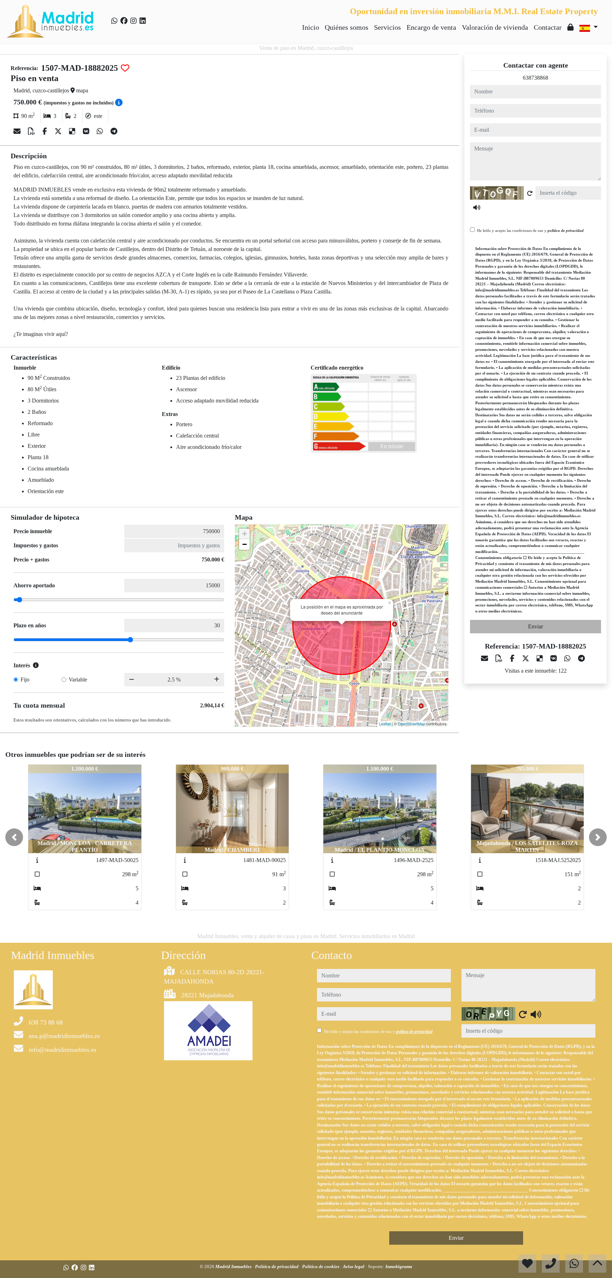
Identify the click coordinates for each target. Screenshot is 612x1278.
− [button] (244, 544)
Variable (78, 680)
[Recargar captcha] (530, 193)
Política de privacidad (277, 1266)
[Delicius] (73, 131)
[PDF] (32, 131)
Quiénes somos (346, 27)
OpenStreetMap (411, 723)
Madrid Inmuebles (234, 1266)
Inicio (310, 27)
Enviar (535, 627)
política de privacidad (566, 230)
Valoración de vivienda (495, 27)
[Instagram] (133, 21)
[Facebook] (124, 21)
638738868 (535, 78)
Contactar (548, 27)
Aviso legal (354, 1266)
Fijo (25, 680)
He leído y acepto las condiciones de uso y (530, 230)
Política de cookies (321, 1266)
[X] (59, 131)
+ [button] (244, 533)
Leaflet (385, 723)
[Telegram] (113, 131)
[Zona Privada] (571, 27)
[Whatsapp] (114, 21)
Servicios (387, 27)
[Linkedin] (143, 21)
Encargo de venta (431, 27)
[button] (14, 837)
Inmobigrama (398, 1266)
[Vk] (87, 131)
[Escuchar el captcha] (477, 207)
